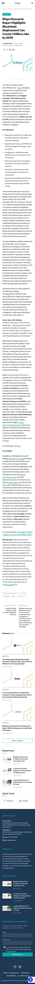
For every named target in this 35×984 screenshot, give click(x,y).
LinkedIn (13, 535)
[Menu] (3, 3)
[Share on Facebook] (3, 49)
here (18, 446)
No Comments (8, 45)
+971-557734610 (12, 837)
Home (4, 9)
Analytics (9, 9)
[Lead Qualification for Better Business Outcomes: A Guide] (6, 782)
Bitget (20, 88)
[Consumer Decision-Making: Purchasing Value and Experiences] (6, 770)
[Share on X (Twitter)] (7, 49)
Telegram (5, 535)
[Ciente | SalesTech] (17, 3)
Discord (19, 535)
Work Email (6, 940)
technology (21, 596)
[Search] (32, 3)
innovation (23, 593)
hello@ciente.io (11, 840)
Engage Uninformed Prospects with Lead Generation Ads (20, 759)
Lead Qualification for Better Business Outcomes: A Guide (22, 782)
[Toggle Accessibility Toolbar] (30, 979)
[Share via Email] (13, 49)
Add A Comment (17, 741)
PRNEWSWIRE (8, 43)
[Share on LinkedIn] (10, 49)
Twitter (29, 532)
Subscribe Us (25, 973)
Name (4, 932)
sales (13, 596)
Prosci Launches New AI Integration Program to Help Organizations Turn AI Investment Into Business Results (17, 695)
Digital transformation (10, 593)
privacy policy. (12, 951)
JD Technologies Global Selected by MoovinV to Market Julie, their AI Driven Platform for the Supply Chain (17, 661)
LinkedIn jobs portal (14, 425)
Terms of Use (9, 584)
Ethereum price (11, 477)
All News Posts (23, 976)
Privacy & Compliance (11, 973)
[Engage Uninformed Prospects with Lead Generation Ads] (6, 759)
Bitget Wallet (12, 482)
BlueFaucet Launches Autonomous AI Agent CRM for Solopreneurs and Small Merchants (16, 728)
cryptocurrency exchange (15, 459)
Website (23, 532)
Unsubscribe (10, 976)
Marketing (6, 596)
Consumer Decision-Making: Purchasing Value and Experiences (22, 771)
